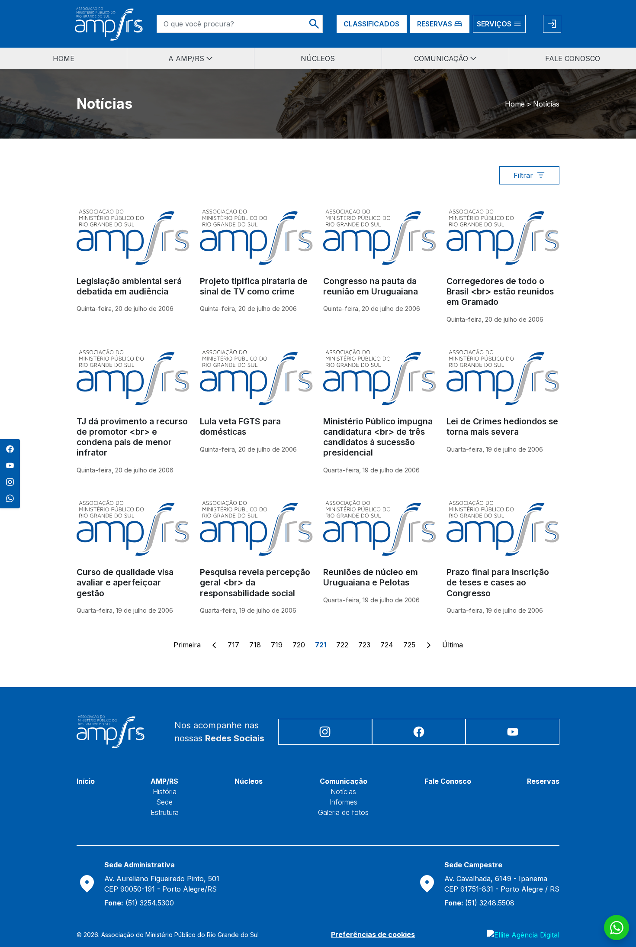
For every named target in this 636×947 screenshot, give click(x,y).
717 (233, 644)
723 (364, 644)
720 (298, 644)
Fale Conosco (447, 781)
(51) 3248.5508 (479, 903)
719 (277, 644)
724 (386, 644)
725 (409, 644)
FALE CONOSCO (572, 58)
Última (452, 644)
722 (342, 644)
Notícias (343, 791)
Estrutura (165, 812)
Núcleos (248, 781)
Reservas (543, 781)
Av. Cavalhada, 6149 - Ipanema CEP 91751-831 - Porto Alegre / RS (501, 883)
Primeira (187, 644)
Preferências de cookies (373, 934)
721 (320, 644)
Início (86, 781)
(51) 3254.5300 (139, 903)
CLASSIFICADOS (371, 23)
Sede (164, 802)
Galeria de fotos (343, 812)
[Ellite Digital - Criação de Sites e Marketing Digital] (523, 934)
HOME (63, 58)
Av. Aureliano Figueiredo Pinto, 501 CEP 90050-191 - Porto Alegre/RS (161, 883)
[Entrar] (552, 24)
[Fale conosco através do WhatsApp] (616, 927)
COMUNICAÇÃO (441, 58)
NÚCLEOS (318, 58)
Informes (343, 802)
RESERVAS (434, 23)
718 (255, 644)
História (165, 791)
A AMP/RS (186, 58)
